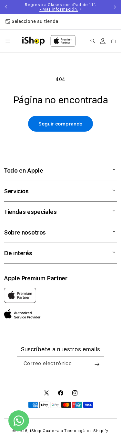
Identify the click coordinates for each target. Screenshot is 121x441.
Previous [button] (6, 7)
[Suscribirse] (97, 364)
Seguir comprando (60, 124)
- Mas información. (58, 9)
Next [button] (115, 7)
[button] (8, 41)
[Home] (33, 41)
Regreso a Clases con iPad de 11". (60, 7)
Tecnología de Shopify (86, 431)
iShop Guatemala (46, 431)
